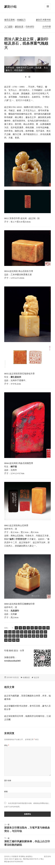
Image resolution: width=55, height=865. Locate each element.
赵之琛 (36, 677)
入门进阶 (8, 26)
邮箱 (6, 791)
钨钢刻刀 (21, 19)
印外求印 (30, 26)
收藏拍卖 (26, 677)
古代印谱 (46, 26)
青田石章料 (9, 19)
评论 (6, 745)
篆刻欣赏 (19, 26)
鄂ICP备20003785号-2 (31, 859)
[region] (27, 69)
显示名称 (7, 780)
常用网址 (22, 856)
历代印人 (7, 856)
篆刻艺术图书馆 (43, 19)
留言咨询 (47, 856)
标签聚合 (29, 856)
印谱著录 (14, 856)
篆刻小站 (10, 6)
